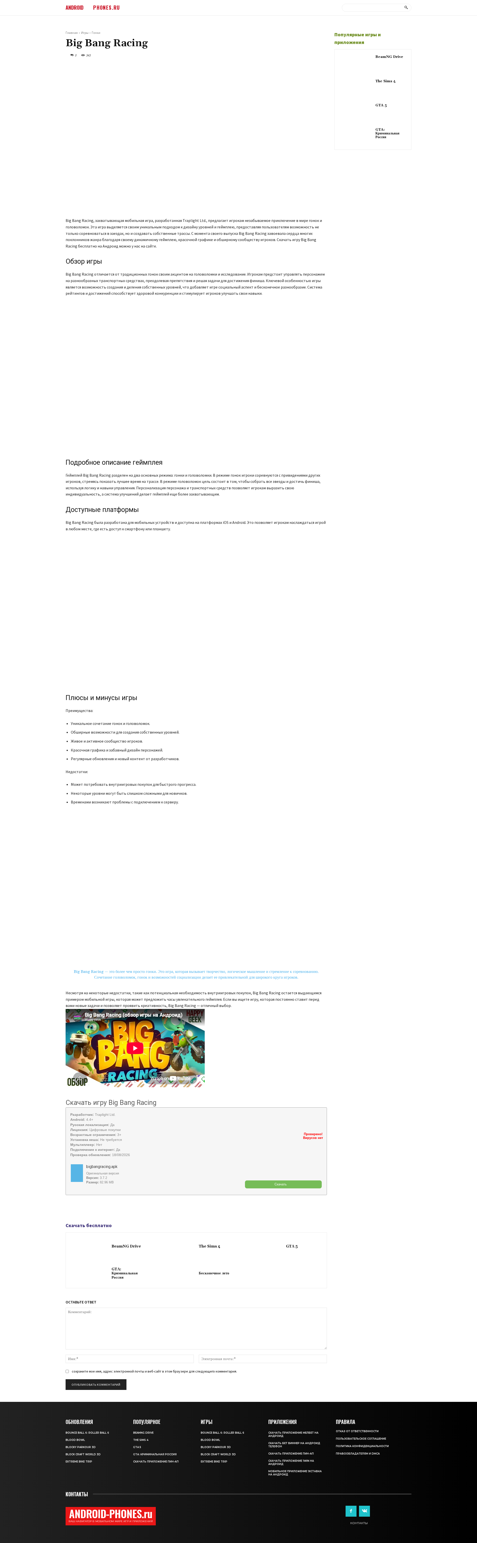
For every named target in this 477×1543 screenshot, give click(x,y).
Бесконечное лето (214, 1273)
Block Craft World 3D (83, 1454)
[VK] (93, 1209)
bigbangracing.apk (102, 1166)
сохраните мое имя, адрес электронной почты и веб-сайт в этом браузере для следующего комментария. (154, 1371)
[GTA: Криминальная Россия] (90, 1274)
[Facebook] (71, 1209)
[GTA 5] (264, 1247)
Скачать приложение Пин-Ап (156, 1461)
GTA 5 (292, 1246)
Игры (84, 33)
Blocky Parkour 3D (81, 1447)
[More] (105, 1209)
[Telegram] (82, 1209)
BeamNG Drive (126, 1246)
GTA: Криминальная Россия (125, 1273)
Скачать (281, 1184)
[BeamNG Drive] (90, 1247)
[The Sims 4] (177, 1247)
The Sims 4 (209, 1246)
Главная (72, 33)
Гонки (96, 33)
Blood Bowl (75, 1440)
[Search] (406, 8)
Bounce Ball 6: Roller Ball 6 (87, 1432)
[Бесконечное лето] (177, 1274)
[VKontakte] (364, 1511)
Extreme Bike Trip (79, 1461)
